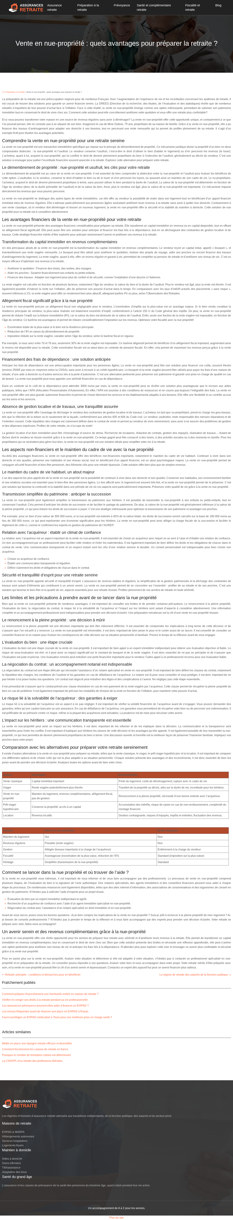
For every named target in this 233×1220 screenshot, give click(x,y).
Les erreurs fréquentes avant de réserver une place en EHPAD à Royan (45, 1011)
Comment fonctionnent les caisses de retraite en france (35, 1049)
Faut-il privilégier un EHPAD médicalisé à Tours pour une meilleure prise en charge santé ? (57, 1017)
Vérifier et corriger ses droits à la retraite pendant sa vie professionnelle (45, 999)
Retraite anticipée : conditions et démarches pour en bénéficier (43, 974)
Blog (218, 5)
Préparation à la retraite (88, 7)
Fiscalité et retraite (192, 7)
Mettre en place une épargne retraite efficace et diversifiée (37, 1043)
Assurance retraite (54, 7)
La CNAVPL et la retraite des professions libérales (32, 1060)
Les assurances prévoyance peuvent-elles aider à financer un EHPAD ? (45, 1005)
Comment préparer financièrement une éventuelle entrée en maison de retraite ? (50, 994)
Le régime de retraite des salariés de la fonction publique (193, 974)
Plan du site (116, 1217)
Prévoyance (122, 5)
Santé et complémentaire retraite (154, 7)
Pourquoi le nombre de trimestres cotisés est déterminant (36, 1055)
